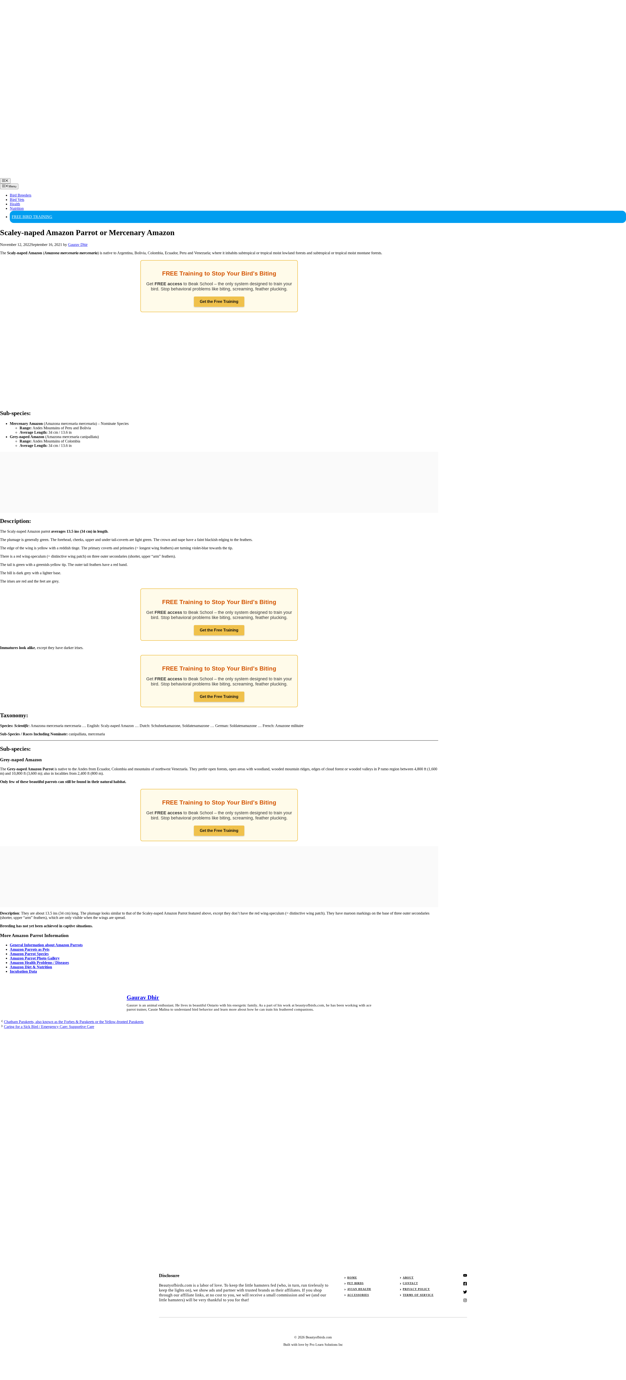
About (408, 1277)
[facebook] (465, 1292)
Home (352, 1277)
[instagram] (465, 1275)
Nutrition (17, 208)
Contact (410, 1283)
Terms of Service (418, 1294)
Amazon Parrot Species (29, 954)
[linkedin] (465, 1300)
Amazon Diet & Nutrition (31, 967)
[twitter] (465, 1284)
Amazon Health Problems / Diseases (39, 962)
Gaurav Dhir (143, 997)
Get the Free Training (219, 301)
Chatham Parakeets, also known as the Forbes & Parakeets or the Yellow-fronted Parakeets (74, 1022)
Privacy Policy (416, 1289)
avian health (359, 1289)
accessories (358, 1294)
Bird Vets (17, 200)
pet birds (355, 1283)
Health (15, 204)
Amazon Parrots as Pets (29, 949)
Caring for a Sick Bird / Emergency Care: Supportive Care (49, 1027)
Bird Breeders (20, 195)
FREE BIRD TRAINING (32, 217)
